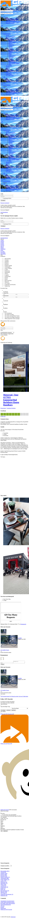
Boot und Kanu (12, 62)
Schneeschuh (11, 49)
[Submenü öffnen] (6, 17)
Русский (2, 251)
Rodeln (10, 53)
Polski (2, 250)
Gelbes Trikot (9, 74)
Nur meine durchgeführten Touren (12, 315)
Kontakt (7, 80)
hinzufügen (3, 710)
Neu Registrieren (6, 85)
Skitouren (11, 51)
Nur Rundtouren (8, 313)
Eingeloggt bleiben (7, 198)
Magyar (2, 246)
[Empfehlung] (14, 521)
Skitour (6, 273)
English (2, 242)
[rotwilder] (9, 638)
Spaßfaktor (5, 304)
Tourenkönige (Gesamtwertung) (7, 901)
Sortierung (10, 342)
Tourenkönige (9, 73)
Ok (1, 831)
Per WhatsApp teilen (14, 696)
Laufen (10, 54)
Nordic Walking (12, 55)
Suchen (7, 35)
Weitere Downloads (5, 809)
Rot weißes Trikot (10, 75)
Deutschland (3, 408)
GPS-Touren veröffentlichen (12, 19)
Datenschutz (3, 908)
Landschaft (5, 300)
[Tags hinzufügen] (14, 708)
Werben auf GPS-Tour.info (6, 909)
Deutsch (2, 241)
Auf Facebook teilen (5, 696)
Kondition (5, 308)
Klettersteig (11, 48)
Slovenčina (3, 252)
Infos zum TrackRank (10, 20)
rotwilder (20, 638)
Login (2, 25)
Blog (4, 82)
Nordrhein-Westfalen (11, 408)
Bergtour (10, 46)
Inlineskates (11, 57)
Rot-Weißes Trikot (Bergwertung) (8, 903)
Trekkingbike (11, 44)
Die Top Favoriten (10, 37)
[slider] (15, 299)
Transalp (10, 41)
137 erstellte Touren (5, 650)
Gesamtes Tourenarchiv (11, 38)
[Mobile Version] (3, 416)
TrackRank (5, 291)
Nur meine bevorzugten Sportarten (12, 317)
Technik (5, 311)
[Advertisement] (14, 478)
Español (2, 244)
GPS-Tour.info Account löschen (13, 21)
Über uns (5, 78)
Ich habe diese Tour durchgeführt (9, 814)
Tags (9, 706)
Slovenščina (3, 253)
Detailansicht (23, 624)
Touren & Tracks (7, 33)
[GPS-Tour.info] (14, 6)
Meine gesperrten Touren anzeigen (12, 318)
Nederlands (3, 249)
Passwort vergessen (10, 23)
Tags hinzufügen (4, 706)
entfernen (8, 710)
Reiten (10, 64)
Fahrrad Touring (12, 42)
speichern (13, 710)
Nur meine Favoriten (9, 314)
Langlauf (10, 52)
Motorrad (11, 58)
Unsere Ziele (8, 79)
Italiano (2, 247)
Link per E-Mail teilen (23, 696)
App (4, 76)
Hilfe (4, 17)
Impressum (8, 81)
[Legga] (14, 570)
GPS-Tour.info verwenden (11, 18)
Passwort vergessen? (5, 202)
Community (6, 71)
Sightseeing (11, 60)
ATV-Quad (11, 59)
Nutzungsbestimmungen (6, 904)
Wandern (10, 47)
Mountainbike (12, 40)
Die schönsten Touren (10, 36)
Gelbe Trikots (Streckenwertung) (8, 902)
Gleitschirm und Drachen (14, 63)
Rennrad (10, 43)
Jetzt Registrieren (4, 212)
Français (2, 245)
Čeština (2, 240)
